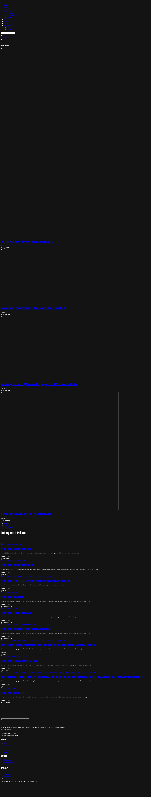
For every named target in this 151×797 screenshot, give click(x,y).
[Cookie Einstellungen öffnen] (12, 795)
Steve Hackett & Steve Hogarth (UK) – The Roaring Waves (26, 514)
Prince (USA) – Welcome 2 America (16, 548)
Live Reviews (7, 11)
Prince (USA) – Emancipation (13, 597)
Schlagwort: (9, 528)
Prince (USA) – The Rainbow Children (17, 565)
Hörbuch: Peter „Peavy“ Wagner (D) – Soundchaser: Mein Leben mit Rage (33, 308)
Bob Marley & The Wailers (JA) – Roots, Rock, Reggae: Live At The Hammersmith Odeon (39, 384)
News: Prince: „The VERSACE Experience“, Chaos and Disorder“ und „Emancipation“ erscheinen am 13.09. (48, 644)
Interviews (7, 23)
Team (9, 27)
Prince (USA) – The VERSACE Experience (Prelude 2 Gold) (25, 628)
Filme (5, 21)
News (5, 7)
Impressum (7, 778)
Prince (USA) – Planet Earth (12, 692)
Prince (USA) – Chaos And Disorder (16, 612)
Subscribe (4, 37)
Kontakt (9, 29)
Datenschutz (8, 776)
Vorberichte (10, 13)
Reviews (6, 9)
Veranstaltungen (12, 15)
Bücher (6, 19)
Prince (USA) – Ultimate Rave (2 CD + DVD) (19, 660)
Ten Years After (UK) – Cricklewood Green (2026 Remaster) (27, 241)
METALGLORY (8, 25)
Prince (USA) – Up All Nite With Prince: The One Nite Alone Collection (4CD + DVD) (36, 580)
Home (5, 524)
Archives (6, 526)
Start (5, 5)
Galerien (9, 17)
